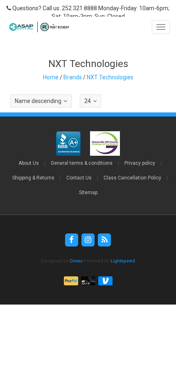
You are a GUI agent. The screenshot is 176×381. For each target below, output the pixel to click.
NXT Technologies (110, 77)
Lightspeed (123, 261)
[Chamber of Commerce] (105, 143)
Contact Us (79, 178)
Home (51, 77)
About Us (28, 163)
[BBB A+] (69, 143)
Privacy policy (139, 163)
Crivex (76, 261)
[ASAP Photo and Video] (37, 27)
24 (87, 101)
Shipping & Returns (33, 178)
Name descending (38, 101)
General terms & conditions (82, 163)
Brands (72, 77)
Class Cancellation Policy (132, 178)
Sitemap (88, 192)
